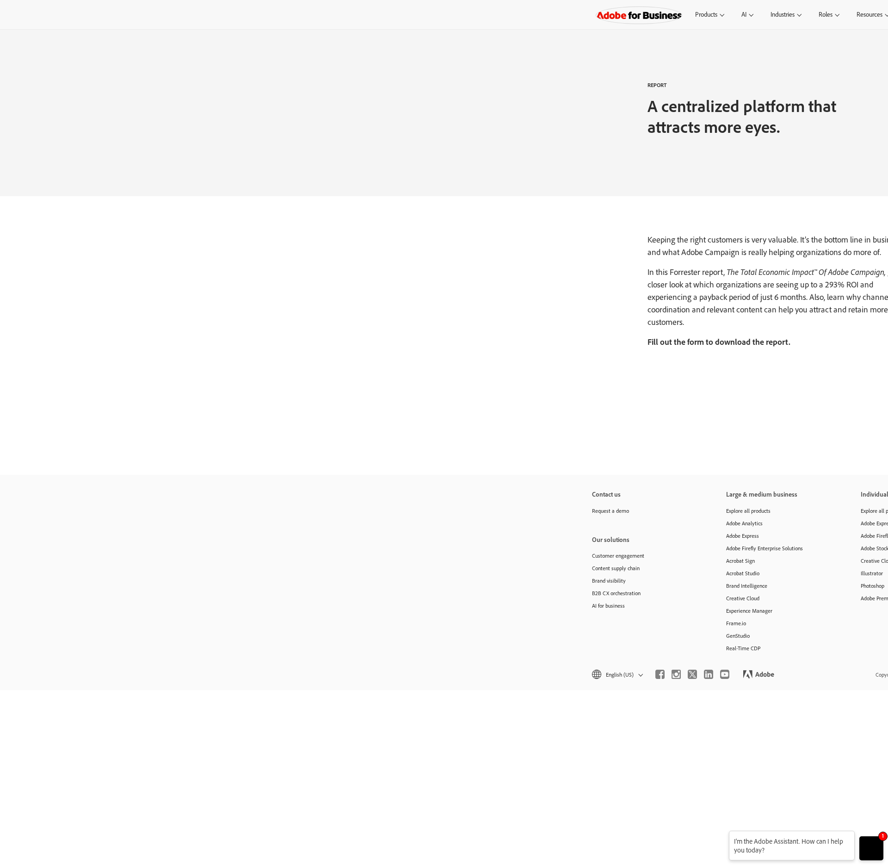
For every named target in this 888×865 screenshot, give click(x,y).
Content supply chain (616, 568)
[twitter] (692, 674)
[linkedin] (708, 674)
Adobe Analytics (744, 523)
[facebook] (660, 674)
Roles (825, 14)
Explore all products (748, 510)
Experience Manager (749, 610)
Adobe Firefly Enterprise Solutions (764, 548)
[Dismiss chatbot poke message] (723, 836)
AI (743, 14)
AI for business (608, 605)
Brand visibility (609, 580)
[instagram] (676, 674)
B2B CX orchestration (616, 593)
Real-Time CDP (743, 648)
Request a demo (610, 510)
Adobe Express (742, 535)
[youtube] (724, 674)
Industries (783, 14)
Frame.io (736, 623)
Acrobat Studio (742, 573)
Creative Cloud (742, 598)
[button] (616, 674)
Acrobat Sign (740, 560)
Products (706, 14)
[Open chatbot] (871, 848)
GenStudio (738, 635)
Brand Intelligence (746, 585)
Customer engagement (618, 555)
